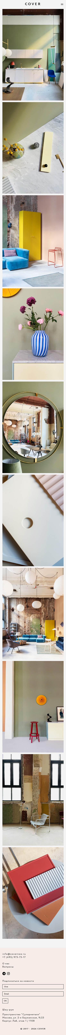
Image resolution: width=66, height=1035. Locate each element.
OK (5, 1000)
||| (62, 4)
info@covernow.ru (14, 954)
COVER (33, 4)
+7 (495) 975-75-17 (14, 957)
